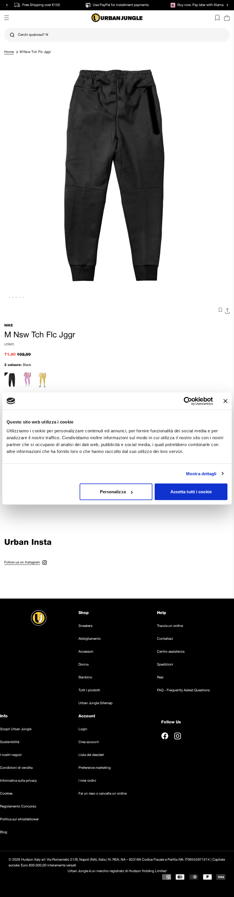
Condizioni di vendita (16, 767)
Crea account (88, 742)
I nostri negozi (11, 755)
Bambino (85, 677)
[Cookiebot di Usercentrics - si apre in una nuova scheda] (188, 401)
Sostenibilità (9, 742)
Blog (3, 832)
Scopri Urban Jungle (15, 729)
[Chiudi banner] (225, 401)
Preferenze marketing (94, 767)
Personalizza (113, 491)
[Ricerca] (12, 35)
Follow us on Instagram (22, 562)
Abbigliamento (89, 638)
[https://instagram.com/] (177, 735)
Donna (83, 664)
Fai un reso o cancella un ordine (102, 793)
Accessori (85, 651)
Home (9, 52)
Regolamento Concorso (18, 806)
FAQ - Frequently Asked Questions (183, 690)
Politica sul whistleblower (19, 819)
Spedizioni (165, 664)
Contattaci (165, 638)
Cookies (6, 793)
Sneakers (85, 625)
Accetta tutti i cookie (191, 491)
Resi (160, 677)
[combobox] (117, 35)
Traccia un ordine (170, 625)
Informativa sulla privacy (18, 780)
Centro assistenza (170, 651)
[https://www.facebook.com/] (164, 735)
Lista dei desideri (91, 755)
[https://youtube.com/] (190, 735)
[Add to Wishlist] (219, 311)
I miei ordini (87, 780)
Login (82, 729)
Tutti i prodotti (89, 690)
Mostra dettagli (201, 473)
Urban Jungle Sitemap (95, 703)
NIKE (8, 325)
